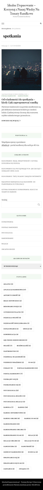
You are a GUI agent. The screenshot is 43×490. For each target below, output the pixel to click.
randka (8, 407)
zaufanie (9, 469)
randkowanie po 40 (14, 435)
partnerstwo (11, 351)
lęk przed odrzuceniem (15, 340)
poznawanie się (12, 385)
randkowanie (12, 424)
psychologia (11, 390)
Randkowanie (23, 96)
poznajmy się (11, 379)
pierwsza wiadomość (14, 357)
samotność (27, 446)
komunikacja (11, 334)
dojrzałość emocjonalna (16, 323)
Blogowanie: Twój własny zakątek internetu (21, 176)
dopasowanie (11, 329)
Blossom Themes (13, 485)
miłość (8, 346)
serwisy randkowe (13, 452)
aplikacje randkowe (15, 290)
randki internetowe (14, 413)
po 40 (31, 362)
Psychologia (7, 233)
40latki (8, 284)
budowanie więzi (13, 306)
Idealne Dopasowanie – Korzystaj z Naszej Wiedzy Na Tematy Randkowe (21, 9)
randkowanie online (15, 430)
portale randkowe (27, 368)
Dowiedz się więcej (10, 121)
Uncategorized (8, 249)
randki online (12, 418)
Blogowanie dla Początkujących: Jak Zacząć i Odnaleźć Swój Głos (21, 170)
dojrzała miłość (12, 318)
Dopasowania (7, 222)
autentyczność (12, 295)
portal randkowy (13, 374)
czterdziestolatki (13, 312)
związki (24, 469)
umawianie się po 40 (14, 463)
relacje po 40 (32, 441)
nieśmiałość (24, 346)
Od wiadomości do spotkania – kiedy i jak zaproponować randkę (20, 101)
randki (23, 407)
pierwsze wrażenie (14, 362)
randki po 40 (31, 418)
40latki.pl (5, 145)
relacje (33, 435)
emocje (27, 329)
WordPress (36, 485)
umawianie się (11, 458)
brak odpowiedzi (13, 301)
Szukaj (4, 200)
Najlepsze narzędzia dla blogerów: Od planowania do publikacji (18, 183)
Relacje (5, 244)
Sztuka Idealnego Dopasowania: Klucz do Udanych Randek (20, 191)
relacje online (12, 441)
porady (8, 368)
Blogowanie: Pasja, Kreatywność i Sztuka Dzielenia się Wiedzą (20, 162)
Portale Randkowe (9, 96)
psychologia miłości (14, 396)
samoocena (10, 446)
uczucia (33, 452)
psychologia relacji (14, 402)
